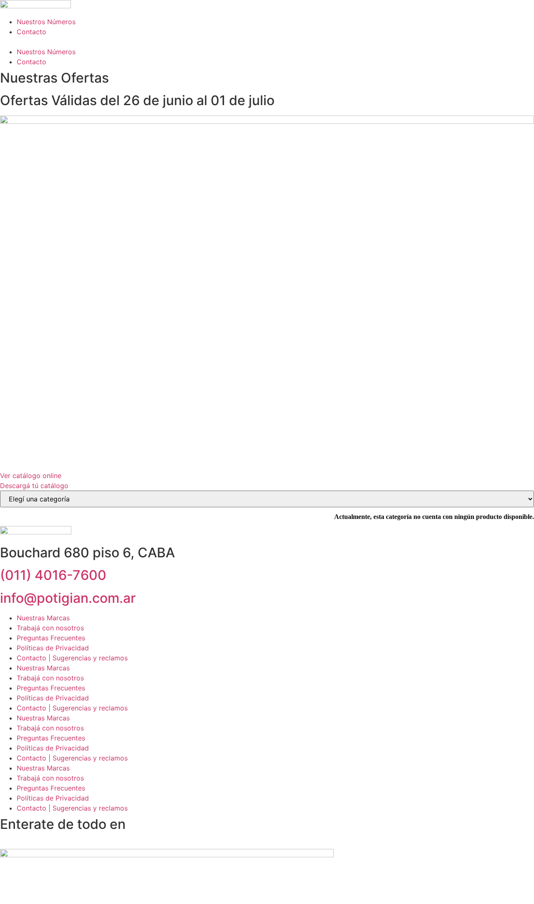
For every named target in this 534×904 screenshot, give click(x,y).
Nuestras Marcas (43, 618)
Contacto (31, 32)
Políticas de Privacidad (53, 648)
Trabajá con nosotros (50, 628)
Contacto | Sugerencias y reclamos (72, 658)
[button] (267, 42)
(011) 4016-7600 (53, 575)
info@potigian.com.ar (68, 598)
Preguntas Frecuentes (51, 638)
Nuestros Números (46, 22)
